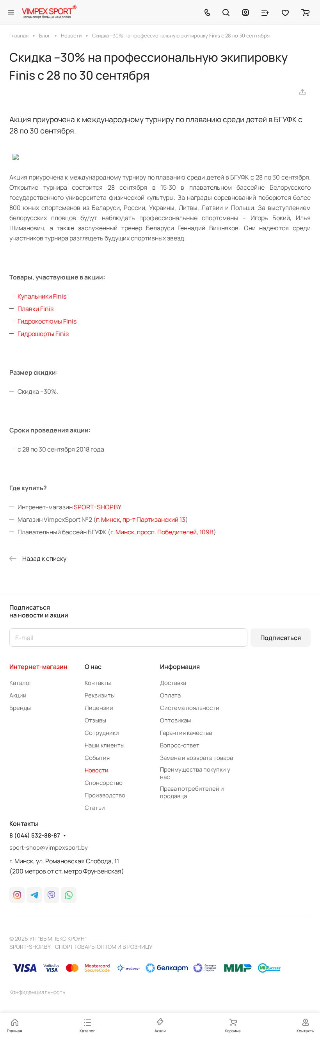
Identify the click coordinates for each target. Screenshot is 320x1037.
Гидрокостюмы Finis (47, 321)
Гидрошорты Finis (43, 333)
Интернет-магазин (38, 666)
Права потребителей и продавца (192, 792)
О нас (93, 666)
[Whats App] (68, 895)
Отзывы (95, 720)
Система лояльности (189, 708)
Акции (18, 695)
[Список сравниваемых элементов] (265, 12)
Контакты (98, 683)
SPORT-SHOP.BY (97, 507)
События (97, 758)
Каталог (20, 683)
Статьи (95, 808)
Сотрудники (102, 733)
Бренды (20, 708)
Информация (180, 666)
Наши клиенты (104, 745)
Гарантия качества (186, 733)
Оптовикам (175, 720)
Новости (96, 770)
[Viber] (51, 895)
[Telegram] (34, 895)
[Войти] (245, 12)
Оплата (170, 695)
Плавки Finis (35, 308)
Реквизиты (100, 695)
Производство (105, 795)
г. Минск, (123, 532)
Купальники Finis (42, 296)
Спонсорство (104, 783)
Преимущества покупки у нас (195, 773)
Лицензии (99, 708)
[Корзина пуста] (305, 12)
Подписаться (280, 637)
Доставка (173, 683)
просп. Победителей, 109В (175, 532)
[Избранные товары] (285, 12)
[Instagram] (17, 895)
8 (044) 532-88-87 (34, 835)
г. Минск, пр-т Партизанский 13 (140, 519)
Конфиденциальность (37, 992)
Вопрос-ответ (179, 745)
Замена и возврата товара (196, 758)
